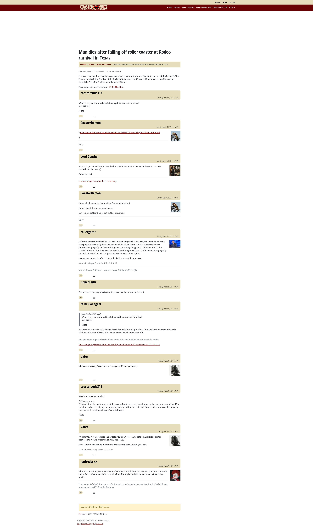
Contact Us (99, 523)
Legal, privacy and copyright (86, 523)
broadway (112, 181)
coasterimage (85, 181)
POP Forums (82, 514)
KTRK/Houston (116, 87)
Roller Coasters (188, 7)
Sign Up (232, 2)
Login (225, 2)
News (169, 7)
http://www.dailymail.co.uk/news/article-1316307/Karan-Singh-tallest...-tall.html (120, 132)
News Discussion (104, 64)
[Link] (94, 116)
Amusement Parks (203, 7)
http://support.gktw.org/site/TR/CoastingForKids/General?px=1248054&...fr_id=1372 (119, 344)
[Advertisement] (156, 30)
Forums (177, 7)
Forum (217, 2)
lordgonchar (99, 181)
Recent (83, 64)
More (231, 7)
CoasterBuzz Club (220, 7)
